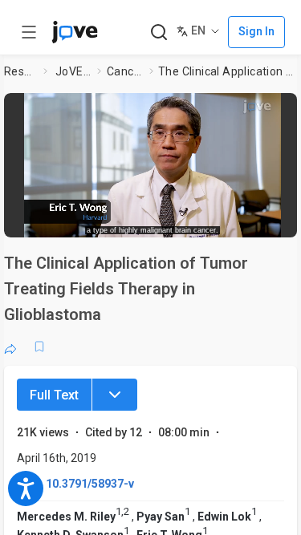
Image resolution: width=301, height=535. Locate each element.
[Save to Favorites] (39, 346)
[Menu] (114, 395)
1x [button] (243, 219)
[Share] (10, 346)
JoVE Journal (73, 71)
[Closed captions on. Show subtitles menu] (273, 221)
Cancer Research (125, 71)
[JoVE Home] (74, 32)
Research (20, 71)
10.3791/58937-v (90, 483)
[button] (286, 108)
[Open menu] (29, 32)
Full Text (54, 395)
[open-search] (158, 32)
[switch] (173, 220)
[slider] (93, 220)
